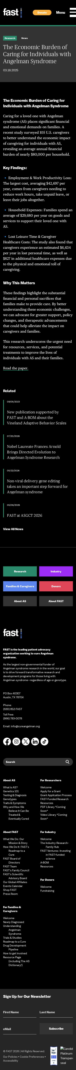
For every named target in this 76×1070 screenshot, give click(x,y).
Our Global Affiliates (15, 882)
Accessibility (10, 1060)
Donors (56, 586)
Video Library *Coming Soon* (53, 816)
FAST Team (10, 866)
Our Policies (10, 1056)
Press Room (10, 894)
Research (20, 571)
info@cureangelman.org (25, 726)
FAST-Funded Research (54, 799)
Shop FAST (10, 890)
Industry (56, 571)
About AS (20, 601)
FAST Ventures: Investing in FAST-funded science (55, 854)
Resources (46, 803)
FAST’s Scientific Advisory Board (15, 876)
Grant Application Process (56, 795)
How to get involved (15, 953)
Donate (42, 12)
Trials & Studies (12, 937)
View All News (13, 529)
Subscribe (56, 1028)
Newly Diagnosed (13, 922)
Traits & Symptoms (14, 803)
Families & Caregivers (20, 586)
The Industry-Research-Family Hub (54, 845)
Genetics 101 (11, 791)
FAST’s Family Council (16, 870)
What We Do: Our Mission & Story (15, 841)
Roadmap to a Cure (14, 941)
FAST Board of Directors (11, 860)
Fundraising (47, 890)
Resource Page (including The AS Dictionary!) (16, 961)
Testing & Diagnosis (15, 795)
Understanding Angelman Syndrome (12, 930)
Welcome (8, 918)
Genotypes (10, 799)
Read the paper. (15, 368)
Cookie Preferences (32, 1056)
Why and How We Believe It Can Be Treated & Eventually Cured (16, 812)
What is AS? (10, 787)
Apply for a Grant (50, 791)
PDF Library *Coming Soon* (52, 809)
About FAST (56, 601)
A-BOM (44, 862)
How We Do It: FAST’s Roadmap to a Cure (16, 850)
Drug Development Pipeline (14, 947)
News (24, 38)
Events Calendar (13, 886)
